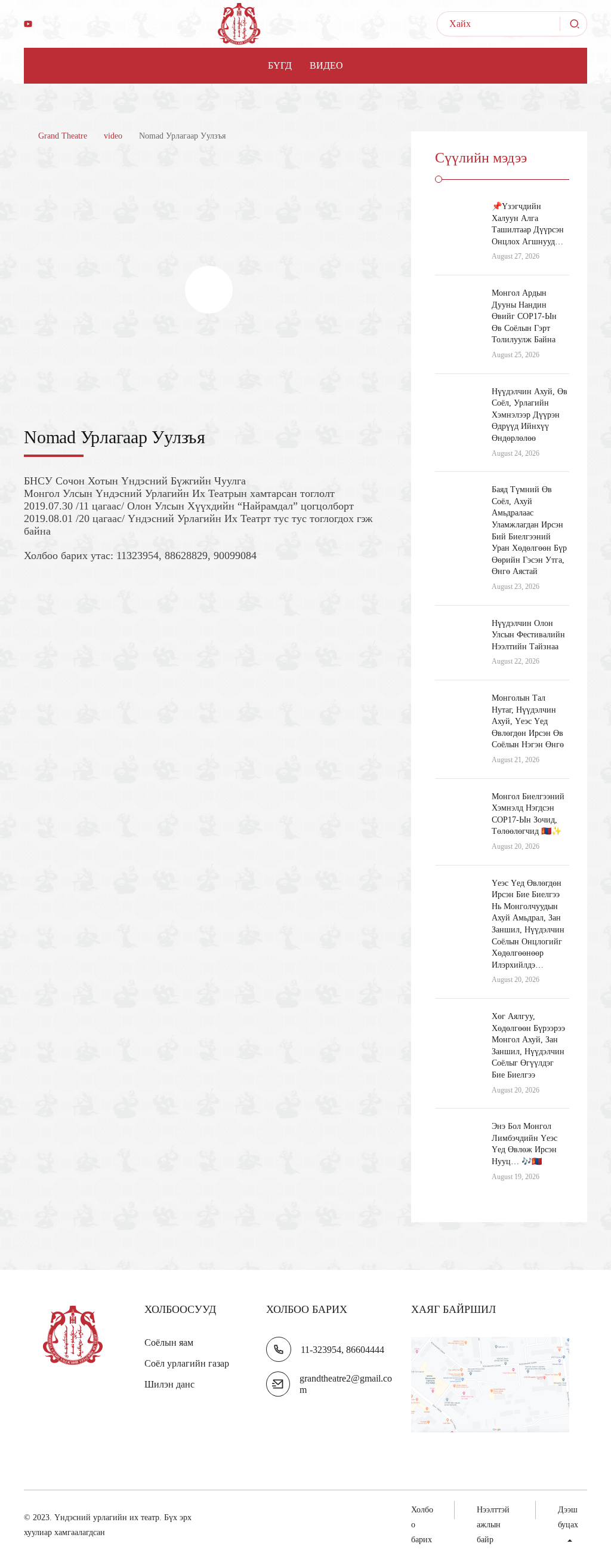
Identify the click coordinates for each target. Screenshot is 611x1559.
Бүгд (280, 65)
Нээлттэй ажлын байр (493, 1524)
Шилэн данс (169, 1384)
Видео (326, 65)
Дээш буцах (568, 1517)
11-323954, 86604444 (342, 1350)
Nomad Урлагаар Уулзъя (114, 437)
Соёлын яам (168, 1342)
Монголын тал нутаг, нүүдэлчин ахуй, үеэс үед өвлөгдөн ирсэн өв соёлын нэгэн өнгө (528, 721)
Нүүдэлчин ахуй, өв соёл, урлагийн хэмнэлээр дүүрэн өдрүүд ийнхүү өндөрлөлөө (529, 415)
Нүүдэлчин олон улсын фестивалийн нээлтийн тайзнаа (528, 635)
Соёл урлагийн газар (186, 1363)
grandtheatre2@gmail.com (346, 1384)
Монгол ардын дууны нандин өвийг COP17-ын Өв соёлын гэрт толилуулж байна (524, 316)
